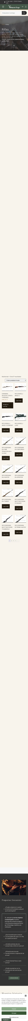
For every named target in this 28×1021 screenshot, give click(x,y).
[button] (25, 995)
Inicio (3, 24)
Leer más (18, 400)
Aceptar (14, 1009)
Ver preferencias (14, 1017)
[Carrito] (22, 7)
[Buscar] (24, 13)
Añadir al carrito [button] (5, 405)
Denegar (14, 1013)
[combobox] (11, 13)
